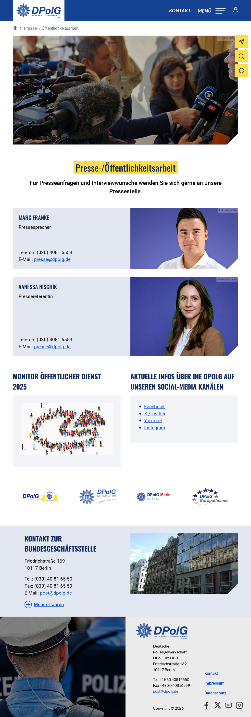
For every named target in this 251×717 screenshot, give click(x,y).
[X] (216, 704)
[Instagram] (237, 704)
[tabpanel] (41, 496)
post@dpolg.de (56, 593)
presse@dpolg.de (52, 259)
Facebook (154, 406)
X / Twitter (154, 414)
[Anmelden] (233, 10)
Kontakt (180, 10)
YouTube (153, 420)
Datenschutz (215, 693)
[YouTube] (226, 704)
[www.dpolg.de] (15, 28)
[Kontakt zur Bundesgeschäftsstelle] (184, 563)
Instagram (154, 428)
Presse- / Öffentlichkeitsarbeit (51, 28)
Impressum (214, 683)
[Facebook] (207, 704)
